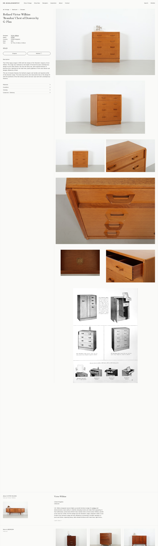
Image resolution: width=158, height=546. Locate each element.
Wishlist (153, 3)
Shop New (37, 3)
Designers (45, 3)
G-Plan (13, 37)
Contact (67, 3)
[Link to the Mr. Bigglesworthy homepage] (11, 3)
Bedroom (14, 9)
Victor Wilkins (15, 35)
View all (5, 531)
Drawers (22, 9)
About (60, 3)
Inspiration (53, 3)
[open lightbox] (105, 42)
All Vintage (6, 9)
